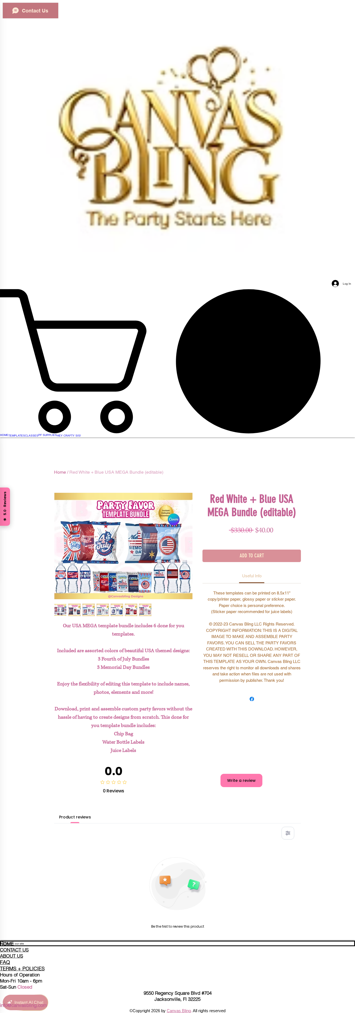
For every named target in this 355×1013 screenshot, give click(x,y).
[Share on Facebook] (251, 699)
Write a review (241, 780)
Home (60, 472)
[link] (177, 361)
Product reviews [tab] (75, 817)
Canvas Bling (179, 1010)
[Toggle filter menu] (288, 833)
